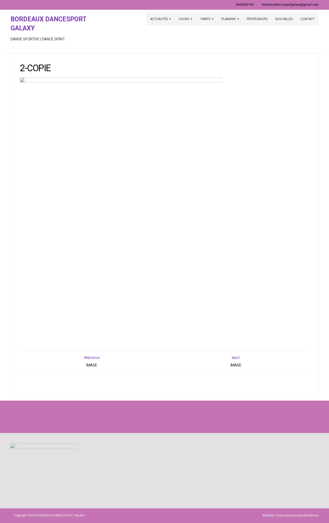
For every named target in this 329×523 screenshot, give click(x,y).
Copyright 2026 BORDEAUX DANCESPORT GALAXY (49, 515)
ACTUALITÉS (159, 19)
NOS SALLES (284, 19)
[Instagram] (164, 416)
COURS (184, 19)
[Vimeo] (176, 416)
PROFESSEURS (257, 19)
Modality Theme (274, 515)
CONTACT (307, 19)
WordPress (311, 515)
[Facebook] (153, 416)
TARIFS (205, 19)
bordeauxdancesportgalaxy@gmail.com (290, 4)
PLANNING (228, 19)
